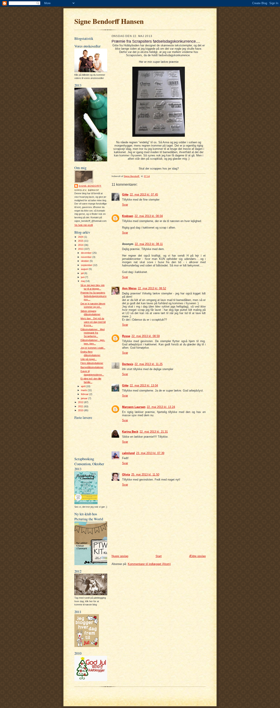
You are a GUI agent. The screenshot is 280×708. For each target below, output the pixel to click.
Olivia (126, 474)
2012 (81, 402)
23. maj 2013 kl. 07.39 (150, 453)
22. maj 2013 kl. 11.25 (149, 364)
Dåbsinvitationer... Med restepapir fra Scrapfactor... (92, 332)
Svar (125, 204)
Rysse (126, 336)
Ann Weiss (129, 288)
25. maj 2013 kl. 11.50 (145, 474)
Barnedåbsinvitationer (91, 367)
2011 (81, 406)
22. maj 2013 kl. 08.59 (145, 336)
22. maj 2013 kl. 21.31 (154, 431)
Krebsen (127, 216)
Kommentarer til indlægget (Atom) (149, 564)
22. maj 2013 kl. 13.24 (161, 407)
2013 (81, 249)
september (87, 265)
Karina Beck (130, 431)
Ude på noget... (88, 359)
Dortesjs (127, 364)
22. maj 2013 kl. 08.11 (149, 244)
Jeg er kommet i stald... (92, 347)
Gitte (125, 194)
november (86, 257)
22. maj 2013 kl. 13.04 (144, 385)
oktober (85, 261)
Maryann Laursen (133, 407)
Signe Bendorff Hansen (109, 21)
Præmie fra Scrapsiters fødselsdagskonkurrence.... (93, 296)
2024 (81, 237)
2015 (81, 240)
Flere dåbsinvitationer (91, 363)
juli (82, 273)
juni (83, 277)
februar (85, 394)
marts (84, 390)
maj (83, 281)
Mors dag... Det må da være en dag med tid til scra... (93, 322)
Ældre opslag (197, 556)
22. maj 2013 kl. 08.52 (152, 288)
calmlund (128, 453)
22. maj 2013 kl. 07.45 (144, 194)
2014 (81, 245)
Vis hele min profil (83, 225)
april (83, 386)
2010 (81, 410)
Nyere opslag (120, 556)
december (86, 253)
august (85, 269)
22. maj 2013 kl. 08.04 (149, 216)
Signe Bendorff (90, 186)
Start (159, 556)
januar (84, 398)
